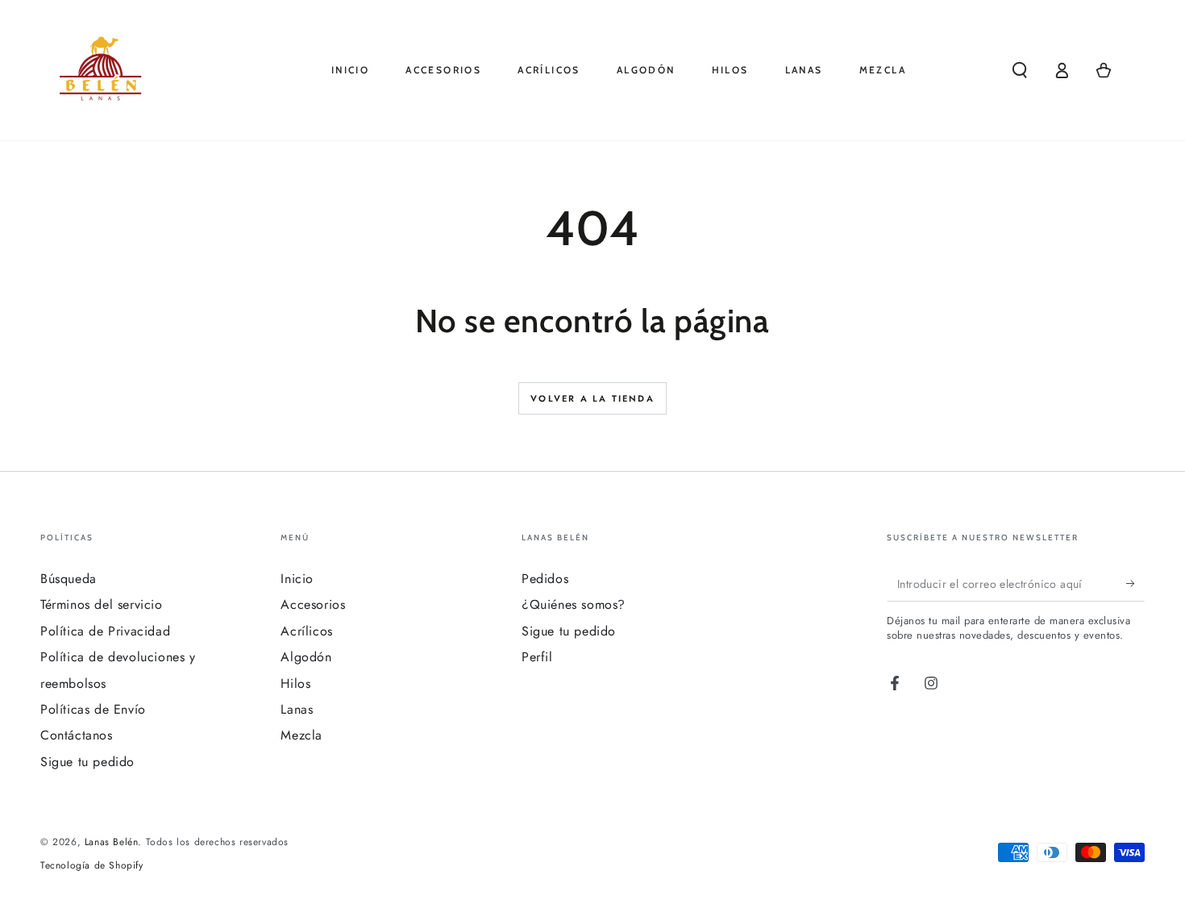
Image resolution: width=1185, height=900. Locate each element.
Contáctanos (76, 735)
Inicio (297, 578)
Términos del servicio (101, 604)
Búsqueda (68, 578)
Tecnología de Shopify (91, 866)
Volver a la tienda (592, 398)
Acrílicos (306, 631)
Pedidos (545, 578)
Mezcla (301, 735)
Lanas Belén (112, 842)
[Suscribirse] (1135, 583)
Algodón (306, 657)
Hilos (295, 683)
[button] (1020, 70)
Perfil (537, 657)
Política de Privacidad (105, 631)
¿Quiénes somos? (574, 604)
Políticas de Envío (93, 709)
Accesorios (313, 604)
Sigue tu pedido (87, 761)
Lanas (297, 709)
